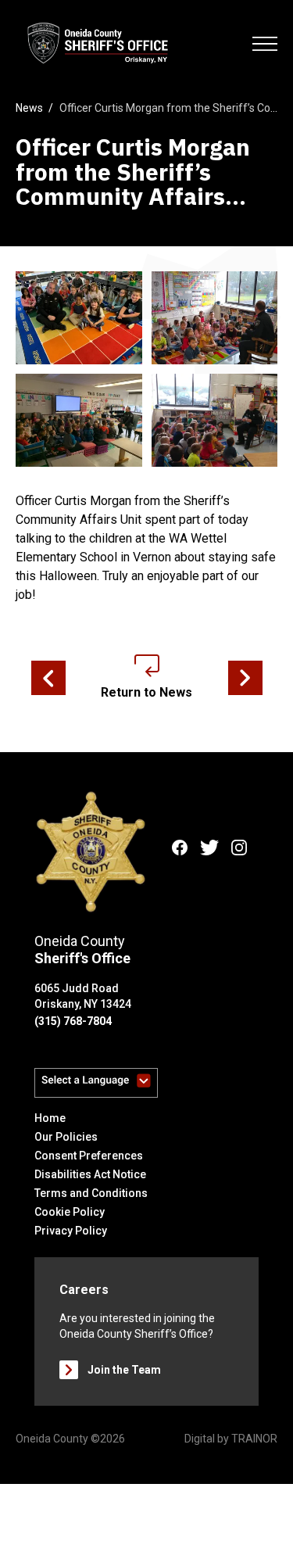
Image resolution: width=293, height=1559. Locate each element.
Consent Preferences (88, 1155)
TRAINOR (254, 1438)
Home (50, 1118)
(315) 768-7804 (73, 1021)
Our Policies (66, 1137)
